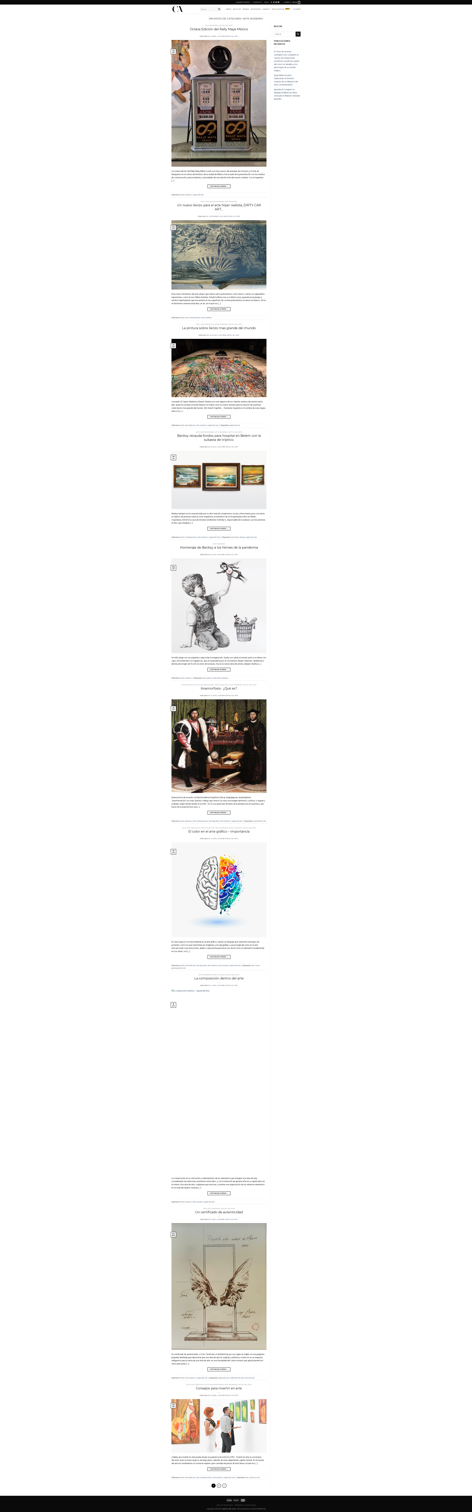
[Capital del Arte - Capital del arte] (183, 9)
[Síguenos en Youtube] (278, 2)
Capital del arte (226, 25)
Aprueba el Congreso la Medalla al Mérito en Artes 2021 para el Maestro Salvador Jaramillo (287, 94)
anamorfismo (257, 821)
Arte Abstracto (207, 324)
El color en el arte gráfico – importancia (219, 831)
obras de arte (250, 1378)
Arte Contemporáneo (215, 201)
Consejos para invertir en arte (219, 1388)
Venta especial (278, 9)
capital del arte (234, 425)
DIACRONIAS (256, 9)
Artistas (237, 9)
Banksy (242, 537)
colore (257, 965)
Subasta (266, 9)
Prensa (246, 9)
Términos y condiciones (245, 1505)
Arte (203, 201)
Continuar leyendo (218, 186)
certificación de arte (237, 1378)
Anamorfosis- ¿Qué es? (219, 688)
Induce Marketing (259, 1509)
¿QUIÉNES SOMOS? (243, 2)
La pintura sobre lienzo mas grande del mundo (219, 328)
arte (264, 821)
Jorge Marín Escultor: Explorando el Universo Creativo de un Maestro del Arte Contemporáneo (286, 80)
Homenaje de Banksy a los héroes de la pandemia (219, 547)
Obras (228, 9)
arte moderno (207, 678)
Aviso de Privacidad (224, 1505)
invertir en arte (254, 1477)
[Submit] (219, 9)
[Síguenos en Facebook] (271, 2)
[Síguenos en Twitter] (276, 2)
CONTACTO (257, 2)
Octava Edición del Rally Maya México (219, 29)
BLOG (267, 2)
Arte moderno (211, 25)
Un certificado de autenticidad (219, 1212)
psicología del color (178, 968)
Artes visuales (235, 828)
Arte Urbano (234, 537)
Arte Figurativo (222, 685)
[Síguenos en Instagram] (273, 2)
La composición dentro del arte (219, 978)
